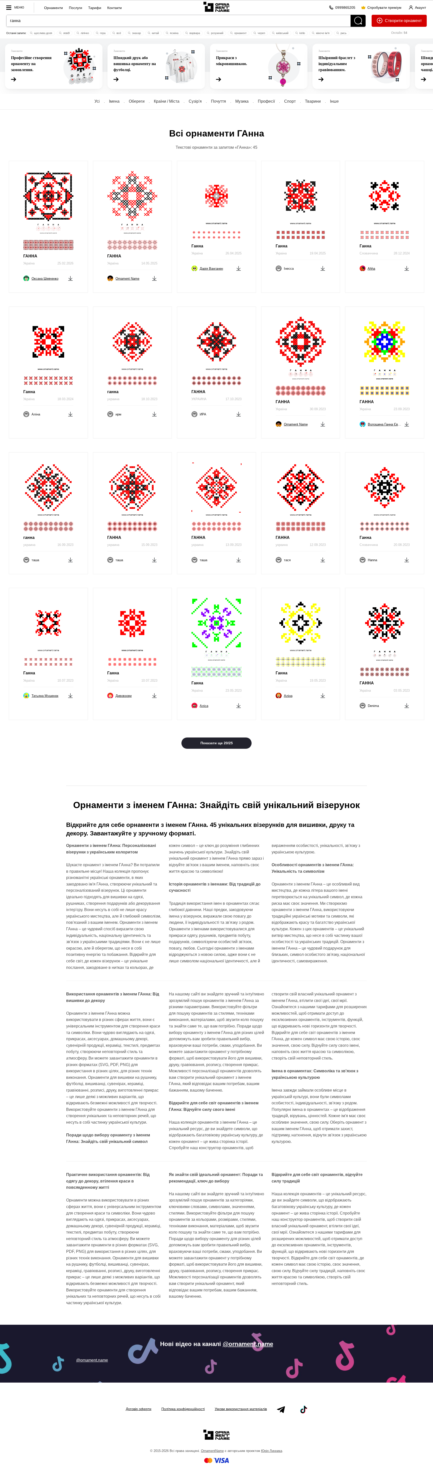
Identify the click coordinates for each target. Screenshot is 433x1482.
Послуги (75, 8)
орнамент (240, 33)
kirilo (302, 33)
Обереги (137, 101)
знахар (136, 33)
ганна (113, 392)
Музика (242, 101)
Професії (266, 101)
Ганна (197, 246)
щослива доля (42, 33)
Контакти (114, 8)
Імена (114, 101)
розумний (216, 33)
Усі (97, 101)
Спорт (290, 101)
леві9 (66, 33)
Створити (394, 21)
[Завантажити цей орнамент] (70, 278)
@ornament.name (248, 1344)
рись (343, 33)
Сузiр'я (195, 101)
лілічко (84, 33)
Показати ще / (216, 743)
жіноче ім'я (322, 33)
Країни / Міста (166, 101)
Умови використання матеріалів (241, 1409)
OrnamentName (212, 1451)
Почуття (218, 101)
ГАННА (30, 256)
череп (261, 33)
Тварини (313, 101)
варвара (194, 33)
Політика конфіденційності (183, 1409)
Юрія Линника (271, 1451)
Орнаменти (53, 8)
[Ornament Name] (216, 6)
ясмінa (173, 33)
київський (281, 33)
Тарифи (94, 8)
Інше (334, 101)
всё (118, 33)
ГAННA (283, 402)
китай (155, 33)
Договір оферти (138, 1409)
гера (102, 33)
